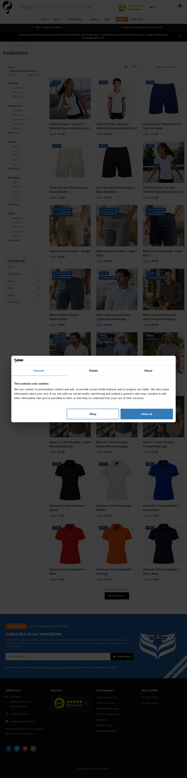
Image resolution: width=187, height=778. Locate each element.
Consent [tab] (38, 370)
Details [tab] (93, 370)
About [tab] (148, 370)
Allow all (146, 414)
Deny (93, 414)
